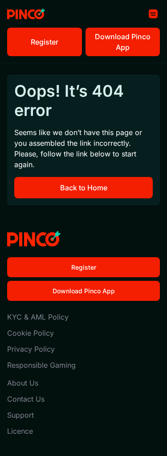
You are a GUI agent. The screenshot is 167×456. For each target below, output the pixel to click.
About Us (22, 382)
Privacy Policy (31, 349)
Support (20, 415)
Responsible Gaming (41, 365)
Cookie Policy (30, 333)
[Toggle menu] (153, 14)
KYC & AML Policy (38, 316)
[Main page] (26, 14)
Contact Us (26, 398)
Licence (20, 431)
